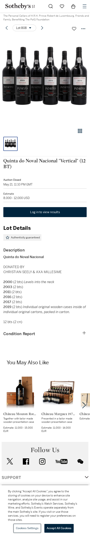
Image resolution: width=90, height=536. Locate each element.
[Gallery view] (80, 131)
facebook (26, 461)
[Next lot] (42, 28)
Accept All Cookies (59, 528)
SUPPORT (11, 477)
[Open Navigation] (84, 6)
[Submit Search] (51, 6)
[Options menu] (83, 29)
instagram (42, 461)
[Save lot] (74, 28)
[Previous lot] (7, 28)
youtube (61, 461)
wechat (80, 461)
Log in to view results (45, 212)
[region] (45, 510)
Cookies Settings (27, 528)
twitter (10, 461)
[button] (45, 80)
